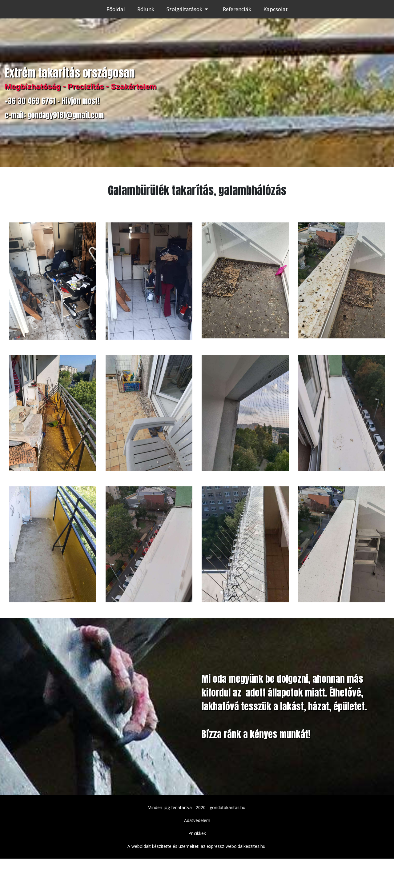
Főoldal (116, 9)
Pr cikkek (197, 833)
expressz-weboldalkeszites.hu (236, 846)
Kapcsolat (275, 9)
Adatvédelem (197, 820)
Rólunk (145, 9)
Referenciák (237, 9)
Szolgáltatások (184, 9)
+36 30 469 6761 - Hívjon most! (52, 100)
